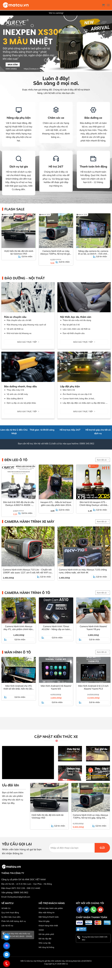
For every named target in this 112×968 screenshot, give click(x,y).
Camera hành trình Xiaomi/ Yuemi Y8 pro (93, 628)
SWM (41, 930)
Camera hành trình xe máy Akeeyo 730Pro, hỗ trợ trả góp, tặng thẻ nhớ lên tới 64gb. (56, 252)
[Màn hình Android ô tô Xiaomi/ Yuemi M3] (56, 670)
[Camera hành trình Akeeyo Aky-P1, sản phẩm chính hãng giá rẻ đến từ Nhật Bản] (19, 610)
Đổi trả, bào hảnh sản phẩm (51, 908)
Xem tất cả (101, 460)
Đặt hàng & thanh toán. (49, 917)
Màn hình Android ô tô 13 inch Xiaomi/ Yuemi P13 (93, 687)
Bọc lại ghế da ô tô (71, 324)
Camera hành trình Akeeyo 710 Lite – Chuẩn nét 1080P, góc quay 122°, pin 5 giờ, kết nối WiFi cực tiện (27, 571)
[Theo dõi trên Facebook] (79, 909)
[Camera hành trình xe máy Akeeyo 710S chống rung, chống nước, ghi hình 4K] (84, 546)
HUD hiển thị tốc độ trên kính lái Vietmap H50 (18, 252)
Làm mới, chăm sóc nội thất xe (76, 329)
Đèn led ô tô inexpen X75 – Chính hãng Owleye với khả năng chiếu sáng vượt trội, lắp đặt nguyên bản (93, 504)
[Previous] (33, 803)
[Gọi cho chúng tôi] (93, 909)
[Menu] (108, 5)
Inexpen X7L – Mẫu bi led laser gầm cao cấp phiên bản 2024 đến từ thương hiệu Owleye (55, 504)
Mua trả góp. (44, 921)
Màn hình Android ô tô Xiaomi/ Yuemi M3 (56, 687)
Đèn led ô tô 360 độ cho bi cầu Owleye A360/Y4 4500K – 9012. (18, 504)
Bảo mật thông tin (46, 912)
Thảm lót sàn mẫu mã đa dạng (77, 320)
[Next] (106, 803)
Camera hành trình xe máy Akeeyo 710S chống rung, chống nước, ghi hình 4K (83, 571)
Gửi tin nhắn (27, 256)
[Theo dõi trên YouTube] (100, 909)
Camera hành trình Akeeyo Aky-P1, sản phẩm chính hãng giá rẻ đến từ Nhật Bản (18, 628)
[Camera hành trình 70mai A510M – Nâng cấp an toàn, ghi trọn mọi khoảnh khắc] (56, 610)
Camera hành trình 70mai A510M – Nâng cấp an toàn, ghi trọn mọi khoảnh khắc (56, 628)
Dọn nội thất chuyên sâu (74, 333)
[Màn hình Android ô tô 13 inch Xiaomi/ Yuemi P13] (93, 670)
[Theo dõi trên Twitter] (86, 909)
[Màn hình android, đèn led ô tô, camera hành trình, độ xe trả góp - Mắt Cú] (15, 5)
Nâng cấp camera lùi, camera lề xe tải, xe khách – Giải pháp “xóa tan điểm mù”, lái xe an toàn (93, 252)
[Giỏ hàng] (103, 5)
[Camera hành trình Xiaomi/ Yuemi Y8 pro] (93, 610)
